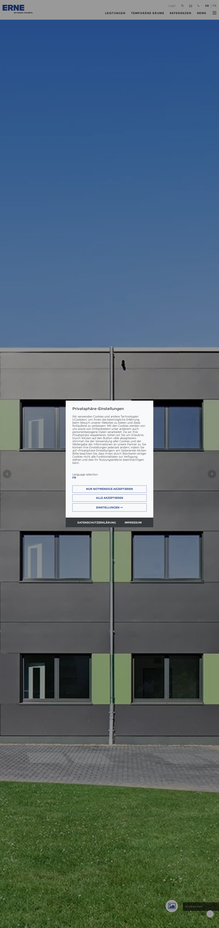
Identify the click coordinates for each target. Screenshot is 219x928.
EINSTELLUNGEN (108, 507)
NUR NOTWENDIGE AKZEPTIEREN (109, 489)
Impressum (133, 522)
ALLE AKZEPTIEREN (109, 498)
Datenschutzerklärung (96, 522)
